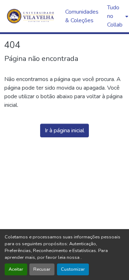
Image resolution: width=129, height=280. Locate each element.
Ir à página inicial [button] (64, 130)
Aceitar (16, 269)
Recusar (42, 269)
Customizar (73, 269)
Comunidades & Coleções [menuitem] (82, 16)
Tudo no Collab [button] (115, 16)
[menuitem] (117, 16)
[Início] (31, 16)
